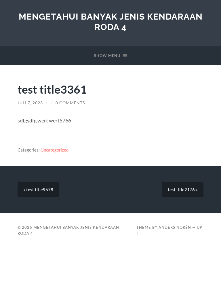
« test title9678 (38, 189)
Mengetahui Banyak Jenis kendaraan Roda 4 (111, 22)
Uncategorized (54, 149)
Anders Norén (175, 227)
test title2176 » (183, 189)
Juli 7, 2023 (30, 103)
